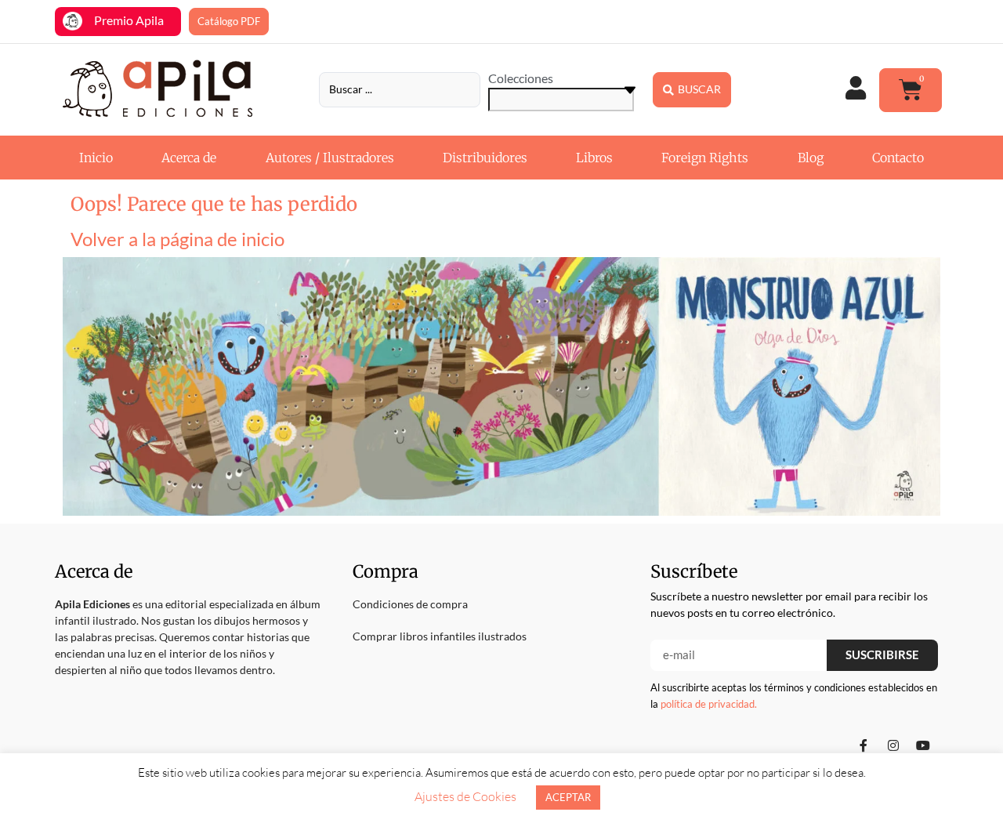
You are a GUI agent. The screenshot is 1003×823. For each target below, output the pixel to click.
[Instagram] (893, 745)
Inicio (96, 157)
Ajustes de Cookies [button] (465, 796)
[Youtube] (923, 745)
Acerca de (188, 157)
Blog (811, 157)
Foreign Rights (704, 157)
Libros (594, 157)
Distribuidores (485, 157)
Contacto (898, 157)
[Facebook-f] (863, 745)
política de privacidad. (709, 704)
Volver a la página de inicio (177, 238)
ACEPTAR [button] (568, 797)
